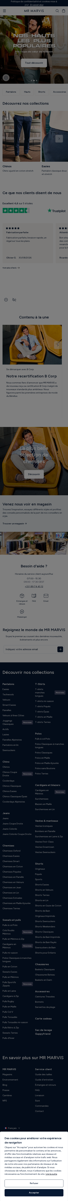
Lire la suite (51, 1174)
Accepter (34, 1192)
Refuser (34, 1183)
